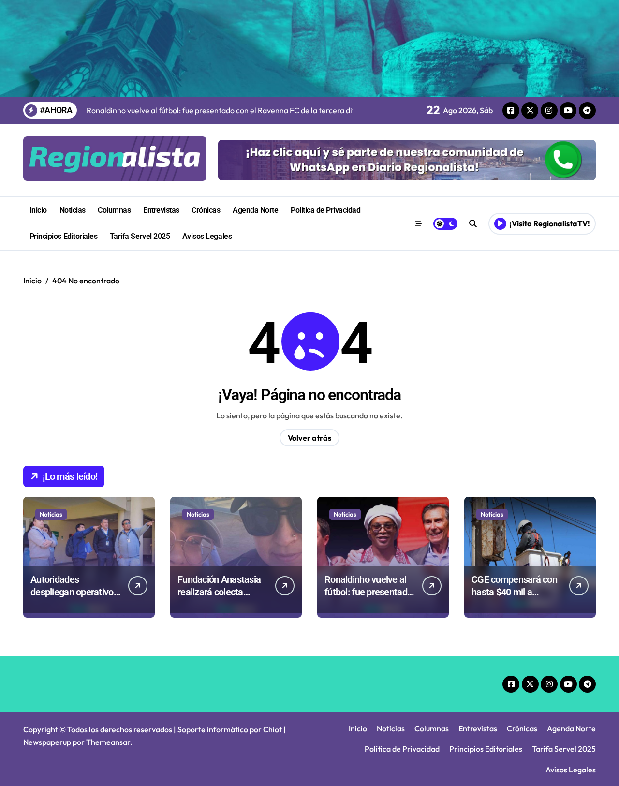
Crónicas (206, 210)
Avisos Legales (207, 236)
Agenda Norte (255, 210)
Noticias (72, 210)
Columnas (114, 210)
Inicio (38, 210)
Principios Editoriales (63, 236)
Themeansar (108, 742)
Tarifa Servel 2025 (140, 236)
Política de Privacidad (325, 210)
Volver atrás (309, 438)
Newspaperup (47, 742)
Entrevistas (161, 210)
